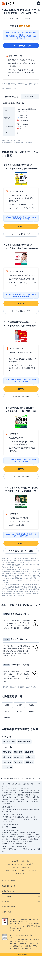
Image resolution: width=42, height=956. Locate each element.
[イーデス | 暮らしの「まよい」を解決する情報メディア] (8, 4)
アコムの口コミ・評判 (21, 396)
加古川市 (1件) (18, 757)
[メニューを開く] (38, 3)
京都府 (19, 705)
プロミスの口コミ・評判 (21, 234)
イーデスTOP (7, 778)
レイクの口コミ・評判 (21, 476)
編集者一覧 (25, 867)
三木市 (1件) (7, 762)
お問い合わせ (20, 873)
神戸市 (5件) (6, 737)
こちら (14, 827)
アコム (24, 778)
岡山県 (7, 711)
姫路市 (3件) (29, 752)
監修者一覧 (14, 867)
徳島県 (31, 711)
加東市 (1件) (30, 757)
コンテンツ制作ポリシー (15, 864)
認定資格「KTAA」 (31, 946)
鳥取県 (31, 705)
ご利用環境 (14, 861)
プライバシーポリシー (10, 870)
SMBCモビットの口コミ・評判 (21, 551)
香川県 (19, 711)
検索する (21, 226)
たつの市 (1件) (7, 767)
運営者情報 (25, 861)
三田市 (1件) (29, 762)
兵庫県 (29, 778)
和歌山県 (7, 717)
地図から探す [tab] (30, 96)
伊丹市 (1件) (7, 757)
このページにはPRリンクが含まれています (17, 18)
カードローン (16, 778)
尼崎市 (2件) (18, 752)
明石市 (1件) (7, 752)
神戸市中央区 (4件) (9, 741)
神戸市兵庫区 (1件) (24, 741)
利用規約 (30, 864)
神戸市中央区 (37, 778)
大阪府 (7, 705)
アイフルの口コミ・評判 (21, 311)
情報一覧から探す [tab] (12, 97)
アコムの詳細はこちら (21, 45)
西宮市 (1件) (18, 762)
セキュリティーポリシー (30, 870)
